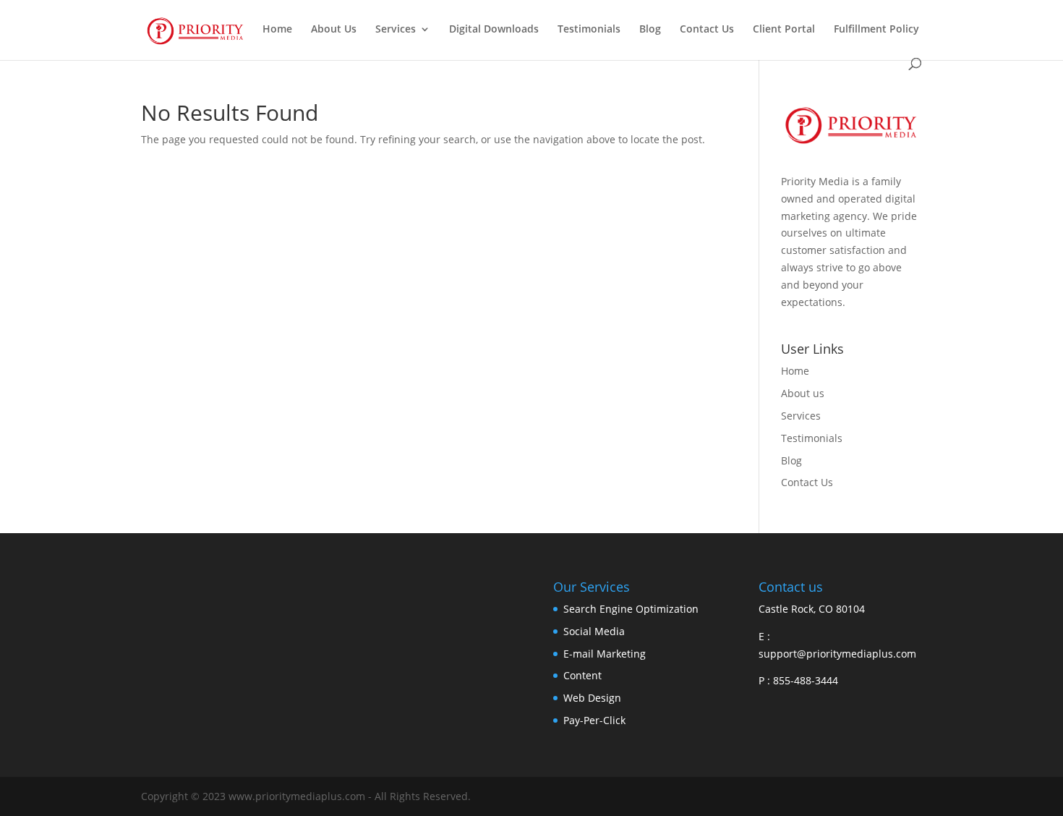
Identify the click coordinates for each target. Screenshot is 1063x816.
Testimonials (589, 29)
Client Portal (784, 29)
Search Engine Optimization (631, 609)
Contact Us (707, 29)
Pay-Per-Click (594, 720)
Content (582, 675)
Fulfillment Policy (876, 29)
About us (802, 393)
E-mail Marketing (604, 653)
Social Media (594, 631)
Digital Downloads (494, 29)
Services (395, 29)
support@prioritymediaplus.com (837, 653)
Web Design (592, 698)
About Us (334, 29)
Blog (650, 29)
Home (277, 29)
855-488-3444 (804, 680)
